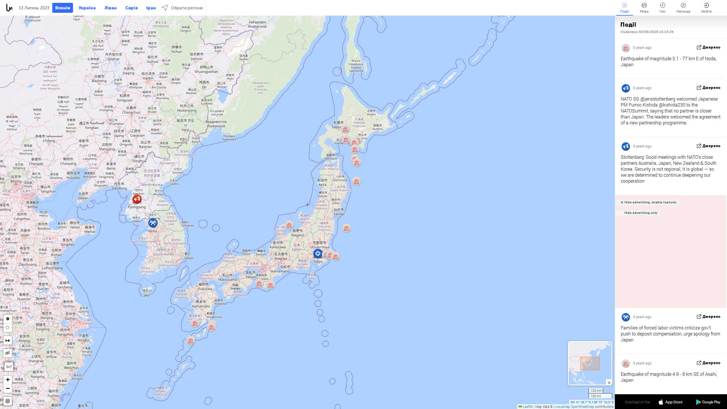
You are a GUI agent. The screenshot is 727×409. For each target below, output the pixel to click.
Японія (62, 8)
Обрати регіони (187, 8)
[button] (190, 340)
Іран (151, 8)
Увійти (706, 11)
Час (662, 11)
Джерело (711, 47)
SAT (9, 366)
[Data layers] (7, 401)
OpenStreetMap (582, 406)
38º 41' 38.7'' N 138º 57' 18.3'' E (592, 402)
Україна (87, 8)
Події (624, 11)
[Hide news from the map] (7, 353)
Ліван (110, 8)
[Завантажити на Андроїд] (708, 403)
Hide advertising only (640, 213)
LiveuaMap (562, 406)
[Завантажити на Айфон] (671, 403)
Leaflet (527, 406)
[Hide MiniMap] (608, 382)
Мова (644, 11)
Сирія (131, 8)
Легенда (683, 11)
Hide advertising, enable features (650, 202)
